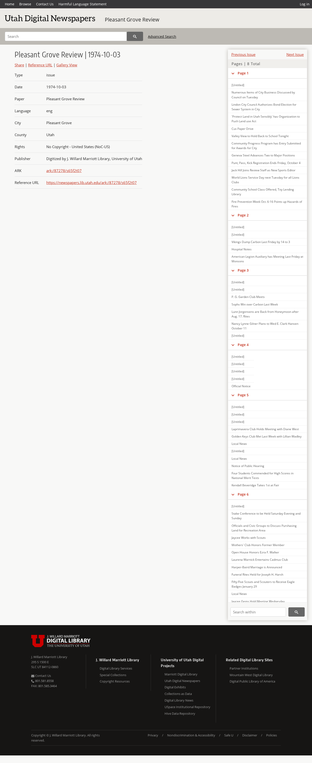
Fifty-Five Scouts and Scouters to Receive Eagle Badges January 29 (263, 584)
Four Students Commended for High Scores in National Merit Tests (262, 475)
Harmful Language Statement (82, 4)
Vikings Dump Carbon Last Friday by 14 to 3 (261, 242)
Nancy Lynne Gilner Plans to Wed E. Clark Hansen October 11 (265, 326)
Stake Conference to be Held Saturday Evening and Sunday (266, 515)
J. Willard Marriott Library (49, 657)
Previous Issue (243, 54)
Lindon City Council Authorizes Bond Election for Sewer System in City (264, 106)
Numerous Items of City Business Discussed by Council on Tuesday (263, 94)
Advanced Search (162, 36)
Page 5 (243, 395)
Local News (239, 444)
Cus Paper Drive (243, 129)
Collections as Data (178, 694)
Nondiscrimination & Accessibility (191, 735)
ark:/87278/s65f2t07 (64, 170)
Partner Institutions (244, 668)
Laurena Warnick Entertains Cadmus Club (260, 560)
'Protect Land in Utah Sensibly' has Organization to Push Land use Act (266, 118)
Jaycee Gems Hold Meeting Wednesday (258, 601)
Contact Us (45, 4)
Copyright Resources (115, 681)
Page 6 (243, 494)
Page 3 (243, 270)
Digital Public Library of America (252, 681)
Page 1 (243, 73)
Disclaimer (249, 735)
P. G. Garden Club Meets (248, 297)
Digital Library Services (116, 668)
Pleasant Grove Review (132, 19)
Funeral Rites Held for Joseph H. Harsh (257, 574)
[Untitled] (238, 85)
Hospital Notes (242, 249)
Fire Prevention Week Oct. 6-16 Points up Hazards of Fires (267, 204)
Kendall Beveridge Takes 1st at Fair (255, 485)
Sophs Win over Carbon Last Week (255, 304)
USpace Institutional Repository (187, 707)
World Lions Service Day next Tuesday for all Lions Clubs (265, 179)
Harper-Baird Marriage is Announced (257, 567)
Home (9, 4)
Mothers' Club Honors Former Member (258, 545)
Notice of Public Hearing (248, 466)
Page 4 (243, 344)
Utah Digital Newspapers (182, 681)
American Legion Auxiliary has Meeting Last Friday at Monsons (267, 258)
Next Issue (295, 54)
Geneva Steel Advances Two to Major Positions (263, 155)
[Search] (135, 36)
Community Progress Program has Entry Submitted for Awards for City (266, 145)
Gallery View (66, 64)
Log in (305, 4)
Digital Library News (179, 700)
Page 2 (243, 215)
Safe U (228, 735)
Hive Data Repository (180, 713)
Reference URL (40, 64)
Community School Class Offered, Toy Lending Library (263, 191)
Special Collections (113, 675)
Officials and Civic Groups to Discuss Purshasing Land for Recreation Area (264, 528)
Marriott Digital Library (181, 674)
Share (19, 64)
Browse (25, 4)
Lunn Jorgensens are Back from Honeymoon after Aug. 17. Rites (265, 314)
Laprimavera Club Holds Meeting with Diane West (265, 429)
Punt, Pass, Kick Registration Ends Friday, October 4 (266, 163)
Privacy (153, 735)
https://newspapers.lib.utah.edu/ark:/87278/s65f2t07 (91, 182)
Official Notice (241, 386)
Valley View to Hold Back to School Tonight (260, 136)
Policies (271, 735)
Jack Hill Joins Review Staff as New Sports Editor (263, 170)
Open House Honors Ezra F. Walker (255, 552)
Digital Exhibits (175, 687)
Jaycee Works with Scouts (249, 538)
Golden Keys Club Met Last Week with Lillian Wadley (267, 436)
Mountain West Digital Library (251, 675)
